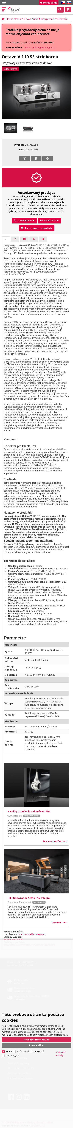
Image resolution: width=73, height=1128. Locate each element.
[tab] (6, 239)
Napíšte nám (51, 220)
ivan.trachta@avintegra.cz (40, 47)
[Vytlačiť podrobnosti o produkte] (47, 158)
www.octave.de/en (13, 939)
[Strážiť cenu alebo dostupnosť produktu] (36, 158)
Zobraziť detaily (60, 1053)
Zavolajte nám (26, 220)
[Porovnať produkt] (24, 158)
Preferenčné (23, 1051)
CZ (62, 2)
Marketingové (12, 1055)
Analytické (39, 1051)
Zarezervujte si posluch (38, 228)
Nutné (9, 1051)
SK (68, 2)
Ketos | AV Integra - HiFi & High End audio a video (14, 10)
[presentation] (6, 239)
